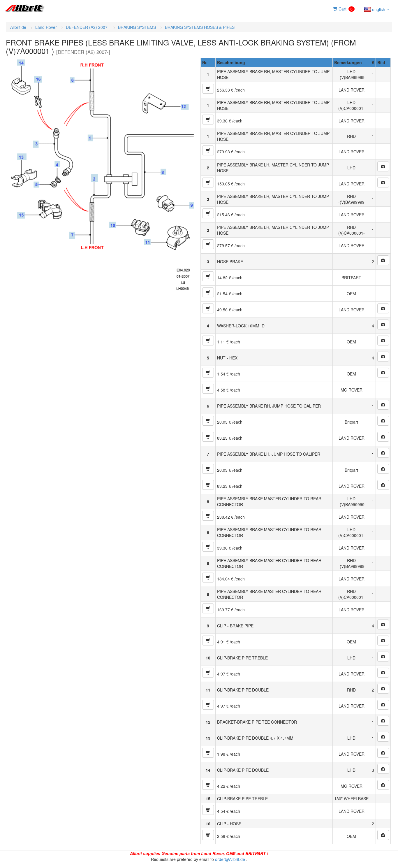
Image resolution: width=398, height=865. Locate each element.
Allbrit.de (18, 27)
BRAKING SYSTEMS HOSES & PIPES (200, 27)
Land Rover (46, 27)
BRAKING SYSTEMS (137, 27)
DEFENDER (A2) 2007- (87, 27)
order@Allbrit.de (230, 859)
